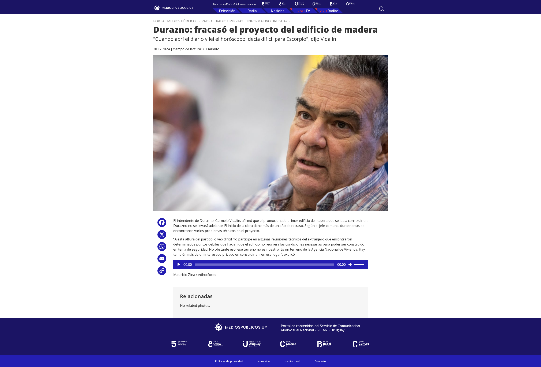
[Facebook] (162, 224)
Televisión (227, 10)
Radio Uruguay (229, 21)
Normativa (264, 361)
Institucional (292, 361)
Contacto (320, 361)
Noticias (277, 10)
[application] (270, 264)
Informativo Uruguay (267, 21)
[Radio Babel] (333, 3)
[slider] (360, 264)
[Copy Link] (162, 272)
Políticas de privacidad (229, 361)
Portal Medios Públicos (175, 21)
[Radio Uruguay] (299, 3)
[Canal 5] (265, 3)
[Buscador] (381, 8)
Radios (333, 10)
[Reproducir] (179, 264)
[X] (162, 236)
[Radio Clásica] (316, 3)
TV (308, 10)
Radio (252, 10)
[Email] (162, 260)
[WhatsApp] (162, 248)
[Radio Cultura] (350, 3)
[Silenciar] (350, 264)
